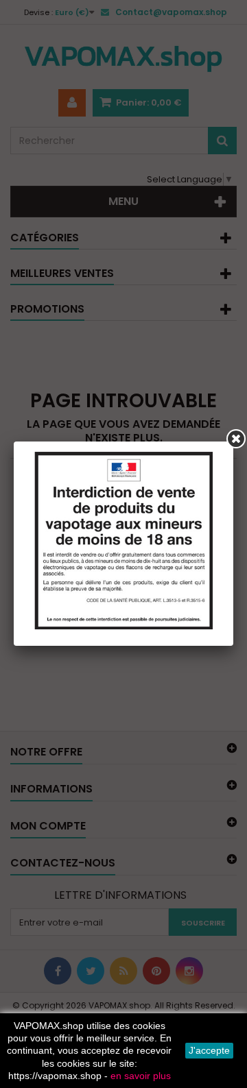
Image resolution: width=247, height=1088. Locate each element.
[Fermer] (236, 438)
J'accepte (209, 1050)
